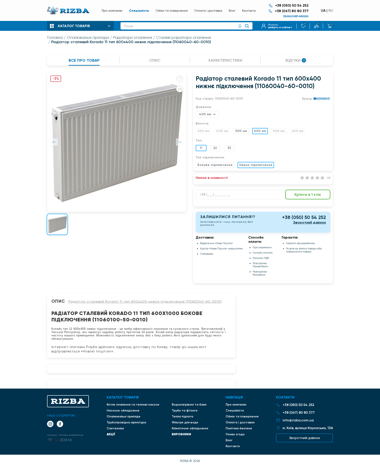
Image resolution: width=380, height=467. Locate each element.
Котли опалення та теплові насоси (133, 404)
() (328, 177)
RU (331, 10)
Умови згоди (235, 434)
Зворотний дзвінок (296, 15)
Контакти (249, 10)
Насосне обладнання (123, 410)
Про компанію (112, 10)
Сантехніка (115, 428)
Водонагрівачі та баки (189, 404)
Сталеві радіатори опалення (183, 37)
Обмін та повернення (171, 10)
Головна (55, 37)
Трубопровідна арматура (126, 422)
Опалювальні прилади (88, 37)
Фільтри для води (185, 422)
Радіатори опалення (132, 37)
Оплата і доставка (208, 10)
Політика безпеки (239, 428)
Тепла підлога (182, 416)
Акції (111, 434)
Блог (232, 10)
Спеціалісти (139, 10)
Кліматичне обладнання (190, 428)
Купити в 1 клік (307, 194)
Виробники (181, 434)
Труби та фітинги (184, 410)
